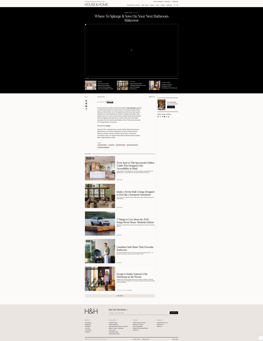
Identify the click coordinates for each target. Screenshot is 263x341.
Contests (136, 330)
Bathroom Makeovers (103, 147)
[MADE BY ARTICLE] (175, 339)
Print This (152, 96)
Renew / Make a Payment (116, 328)
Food (157, 5)
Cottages (132, 81)
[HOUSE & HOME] (96, 4)
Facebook (88, 324)
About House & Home (139, 322)
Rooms (152, 5)
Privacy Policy (137, 339)
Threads (87, 332)
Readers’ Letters (138, 324)
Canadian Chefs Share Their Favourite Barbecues (135, 248)
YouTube (87, 328)
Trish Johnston (131, 108)
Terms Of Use (145, 339)
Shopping (169, 5)
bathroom (111, 145)
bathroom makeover (132, 145)
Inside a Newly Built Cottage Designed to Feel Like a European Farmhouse (138, 86)
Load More (120, 295)
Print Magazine (113, 324)
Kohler (108, 126)
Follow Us (167, 1)
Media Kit (159, 326)
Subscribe (175, 1)
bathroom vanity (102, 145)
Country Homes (166, 82)
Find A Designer (158, 1)
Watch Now (119, 179)
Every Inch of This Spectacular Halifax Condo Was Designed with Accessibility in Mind (105, 86)
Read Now (119, 235)
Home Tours (144, 5)
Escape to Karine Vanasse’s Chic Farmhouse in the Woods (169, 86)
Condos (100, 81)
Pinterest (88, 326)
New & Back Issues (114, 333)
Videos (163, 5)
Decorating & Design (133, 5)
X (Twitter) (88, 330)
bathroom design (120, 145)
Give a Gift (112, 330)
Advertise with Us (162, 322)
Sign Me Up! (174, 312)
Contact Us (160, 324)
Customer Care (113, 332)
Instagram (88, 322)
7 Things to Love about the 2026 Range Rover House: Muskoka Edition (135, 221)
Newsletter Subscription (140, 328)
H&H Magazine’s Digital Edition (118, 326)
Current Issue (113, 322)
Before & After (128, 12)
